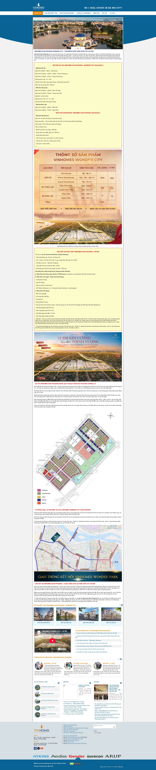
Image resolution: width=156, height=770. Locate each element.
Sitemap (120, 766)
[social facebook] (35, 747)
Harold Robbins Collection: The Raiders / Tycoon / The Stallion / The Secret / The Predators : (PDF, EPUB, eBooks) (75, 710)
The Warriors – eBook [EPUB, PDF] (74, 703)
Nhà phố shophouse (69, 731)
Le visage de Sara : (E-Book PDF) (74, 714)
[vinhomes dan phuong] (41, 725)
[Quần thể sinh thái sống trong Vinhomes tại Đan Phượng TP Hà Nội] (78, 33)
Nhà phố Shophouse (67, 13)
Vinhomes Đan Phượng (70, 725)
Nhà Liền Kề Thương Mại (71, 729)
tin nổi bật (97, 733)
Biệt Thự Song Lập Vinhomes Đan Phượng (76, 728)
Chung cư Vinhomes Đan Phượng (73, 732)
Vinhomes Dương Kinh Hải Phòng (77, 743)
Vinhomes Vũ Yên (69, 742)
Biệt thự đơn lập (68, 726)
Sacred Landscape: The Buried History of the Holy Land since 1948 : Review (77, 706)
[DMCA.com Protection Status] (75, 763)
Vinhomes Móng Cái (73, 740)
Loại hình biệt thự (50, 13)
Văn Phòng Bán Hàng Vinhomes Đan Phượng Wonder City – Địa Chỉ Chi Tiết (114, 688)
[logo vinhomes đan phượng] (39, 3)
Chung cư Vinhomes (84, 13)
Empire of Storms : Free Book (84, 685)
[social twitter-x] (38, 747)
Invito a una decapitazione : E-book (74, 701)
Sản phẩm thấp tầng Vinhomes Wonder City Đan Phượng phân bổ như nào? (107, 714)
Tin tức (104, 13)
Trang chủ (38, 13)
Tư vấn (112, 13)
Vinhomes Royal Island (74, 737)
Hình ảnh (96, 13)
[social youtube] (42, 747)
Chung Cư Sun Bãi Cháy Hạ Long (73, 738)
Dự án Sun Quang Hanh (70, 735)
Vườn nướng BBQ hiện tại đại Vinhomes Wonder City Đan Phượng (106, 711)
